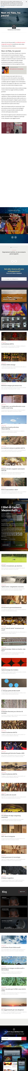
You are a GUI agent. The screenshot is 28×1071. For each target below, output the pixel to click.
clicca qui (2, 6)
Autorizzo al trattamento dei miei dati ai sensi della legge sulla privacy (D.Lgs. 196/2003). (15, 1042)
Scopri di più (5, 545)
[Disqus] (14, 153)
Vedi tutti (22, 891)
